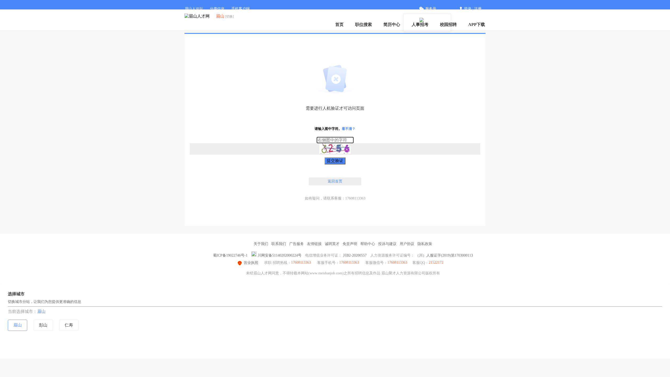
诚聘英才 (332, 244)
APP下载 (476, 24)
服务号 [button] (430, 9)
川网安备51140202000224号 (280, 255)
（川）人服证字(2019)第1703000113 (444, 255)
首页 (339, 24)
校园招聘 (448, 24)
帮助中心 (367, 244)
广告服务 (296, 244)
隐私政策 (424, 244)
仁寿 (69, 325)
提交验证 (335, 160)
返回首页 (335, 181)
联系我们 (278, 244)
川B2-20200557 (355, 255)
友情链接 (314, 244)
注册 (478, 9)
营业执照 (251, 263)
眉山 (41, 311)
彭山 (43, 325)
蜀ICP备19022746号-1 (230, 255)
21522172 (436, 262)
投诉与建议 (387, 244)
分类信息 (217, 9)
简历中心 (391, 24)
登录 (467, 9)
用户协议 (407, 244)
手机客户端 (240, 9)
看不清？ (348, 129)
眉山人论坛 (194, 9)
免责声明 (350, 244)
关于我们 (261, 244)
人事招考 (420, 24)
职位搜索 (363, 24)
